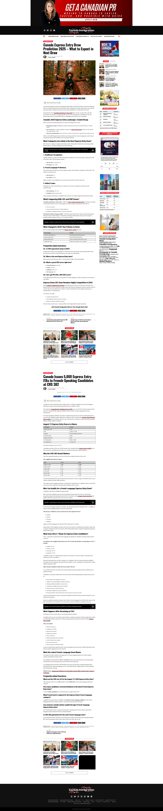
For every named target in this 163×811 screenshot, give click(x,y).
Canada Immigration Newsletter (82, 36)
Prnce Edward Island (107, 125)
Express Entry (47, 315)
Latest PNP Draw (103, 257)
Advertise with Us (106, 801)
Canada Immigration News (53, 36)
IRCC (109, 255)
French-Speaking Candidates (62, 727)
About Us (93, 801)
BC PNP (101, 236)
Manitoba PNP (109, 257)
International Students (103, 255)
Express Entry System (104, 249)
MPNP (114, 257)
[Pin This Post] (73, 98)
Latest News (113, 256)
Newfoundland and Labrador (107, 114)
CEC (115, 246)
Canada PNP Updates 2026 (110, 800)
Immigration (69, 315)
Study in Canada (103, 262)
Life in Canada (63, 801)
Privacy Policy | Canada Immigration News (82, 803)
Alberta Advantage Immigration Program (109, 235)
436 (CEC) (102, 200)
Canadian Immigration (87, 314)
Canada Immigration (114, 237)
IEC (102, 250)
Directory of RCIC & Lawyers (96, 36)
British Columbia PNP (103, 237)
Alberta (100, 235)
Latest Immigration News (104, 256)
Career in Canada (86, 801)
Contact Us (114, 801)
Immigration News (114, 254)
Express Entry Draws (99, 800)
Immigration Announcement (53, 801)
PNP (74, 315)
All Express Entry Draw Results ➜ (107, 209)
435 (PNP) (102, 202)
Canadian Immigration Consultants (74, 801)
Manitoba (105, 119)
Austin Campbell (51, 57)
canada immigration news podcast (107, 242)
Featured (53, 315)
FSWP (100, 250)
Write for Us (99, 801)
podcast (105, 259)
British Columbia (107, 116)
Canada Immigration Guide (109, 36)
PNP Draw (112, 258)
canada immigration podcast (105, 243)
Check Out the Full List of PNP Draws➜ (108, 128)
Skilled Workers (79, 315)
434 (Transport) (102, 205)
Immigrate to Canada (61, 315)
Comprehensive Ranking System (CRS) (86, 726)
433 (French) (102, 207)
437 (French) (102, 198)
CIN (94, 314)
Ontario (103, 258)
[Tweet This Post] (65, 98)
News (117, 257)
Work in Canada (111, 262)
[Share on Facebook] (57, 98)
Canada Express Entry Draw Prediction (60, 314)
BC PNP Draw (105, 236)
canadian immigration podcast (106, 246)
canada (109, 237)
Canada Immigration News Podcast (67, 36)
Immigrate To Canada (89, 800)
